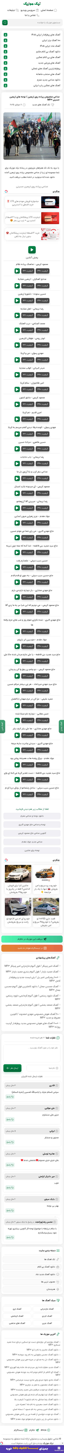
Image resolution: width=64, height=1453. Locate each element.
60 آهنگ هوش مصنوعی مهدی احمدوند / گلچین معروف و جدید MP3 (35, 1016)
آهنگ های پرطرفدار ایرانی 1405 (45, 34)
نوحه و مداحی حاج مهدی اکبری (32, 824)
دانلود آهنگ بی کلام (46, 1266)
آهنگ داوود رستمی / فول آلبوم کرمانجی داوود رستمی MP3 (33, 997)
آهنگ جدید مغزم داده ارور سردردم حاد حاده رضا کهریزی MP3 (31, 1367)
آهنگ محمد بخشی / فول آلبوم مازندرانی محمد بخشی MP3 (33, 1007)
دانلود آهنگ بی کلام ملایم (48, 51)
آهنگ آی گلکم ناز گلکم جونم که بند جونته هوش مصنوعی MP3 (33, 1374)
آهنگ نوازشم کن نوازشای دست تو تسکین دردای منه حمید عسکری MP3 (33, 1343)
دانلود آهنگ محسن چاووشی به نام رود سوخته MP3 (35, 1354)
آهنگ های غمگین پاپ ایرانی (46, 85)
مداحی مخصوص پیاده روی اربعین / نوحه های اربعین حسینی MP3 (35, 98)
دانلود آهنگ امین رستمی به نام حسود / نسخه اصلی (35, 1409)
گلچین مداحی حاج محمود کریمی (32, 833)
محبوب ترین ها (48, 1281)
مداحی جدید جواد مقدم (32, 841)
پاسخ (9, 1096)
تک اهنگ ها (49, 1259)
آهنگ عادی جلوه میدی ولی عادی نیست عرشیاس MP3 (34, 1380)
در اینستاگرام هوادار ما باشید (30, 948)
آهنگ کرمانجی (17, 1316)
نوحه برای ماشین (32, 850)
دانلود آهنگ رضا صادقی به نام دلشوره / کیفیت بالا (36, 1399)
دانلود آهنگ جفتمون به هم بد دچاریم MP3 (39, 1385)
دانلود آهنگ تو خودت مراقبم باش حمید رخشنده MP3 (34, 1389)
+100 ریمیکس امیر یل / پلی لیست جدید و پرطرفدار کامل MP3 (34, 979)
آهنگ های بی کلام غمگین (48, 57)
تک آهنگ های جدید (41, 104)
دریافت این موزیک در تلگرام (30, 939)
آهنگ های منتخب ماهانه (48, 74)
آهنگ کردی (47, 1316)
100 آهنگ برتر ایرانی (51, 40)
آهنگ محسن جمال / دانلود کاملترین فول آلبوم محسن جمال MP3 (32, 988)
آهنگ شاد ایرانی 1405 (50, 46)
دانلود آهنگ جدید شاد (45, 1274)
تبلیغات (11, 10)
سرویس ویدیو (28, 10)
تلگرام (32, 1430)
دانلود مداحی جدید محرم (48, 79)
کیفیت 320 (42, 270)
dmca (43, 1430)
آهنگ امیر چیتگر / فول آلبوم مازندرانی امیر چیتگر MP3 (31, 966)
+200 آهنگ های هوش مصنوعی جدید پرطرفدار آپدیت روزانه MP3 (33, 1025)
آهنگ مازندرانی (47, 1309)
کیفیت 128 (28, 270)
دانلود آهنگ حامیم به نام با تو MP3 (42, 1349)
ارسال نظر (14, 1068)
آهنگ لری (17, 1309)
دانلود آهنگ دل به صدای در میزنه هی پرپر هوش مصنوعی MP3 (33, 1361)
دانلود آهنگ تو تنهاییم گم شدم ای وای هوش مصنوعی (34, 1394)
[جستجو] (5, 22)
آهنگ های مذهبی (17, 1323)
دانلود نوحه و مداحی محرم (32, 816)
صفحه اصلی (47, 10)
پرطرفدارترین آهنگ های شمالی (46, 68)
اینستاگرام (19, 1430)
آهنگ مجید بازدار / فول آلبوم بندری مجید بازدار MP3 (32, 971)
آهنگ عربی (47, 1323)
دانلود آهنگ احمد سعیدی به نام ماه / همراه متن (37, 1404)
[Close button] (62, 1443)
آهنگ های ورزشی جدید (49, 62)
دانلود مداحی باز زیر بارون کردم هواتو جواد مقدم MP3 (34, 1419)
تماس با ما (30, 15)
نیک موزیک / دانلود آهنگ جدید (32, 4)
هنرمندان (51, 1289)
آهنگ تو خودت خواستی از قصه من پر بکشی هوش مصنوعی (32, 1414)
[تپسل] (1, 1443)
